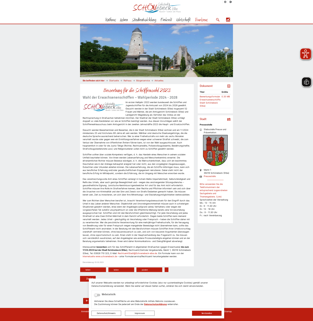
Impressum (140, 313)
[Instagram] (228, 20)
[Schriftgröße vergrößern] (225, 2)
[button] (217, 19)
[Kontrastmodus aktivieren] (230, 2)
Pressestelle (210, 176)
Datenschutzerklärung (155, 304)
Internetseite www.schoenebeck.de (100, 256)
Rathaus (128, 80)
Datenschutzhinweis (106, 313)
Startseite (114, 80)
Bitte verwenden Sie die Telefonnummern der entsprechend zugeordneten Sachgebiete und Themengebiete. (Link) (213, 190)
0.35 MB (226, 96)
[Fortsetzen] (228, 73)
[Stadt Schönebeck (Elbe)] (156, 12)
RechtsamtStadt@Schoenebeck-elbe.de (137, 253)
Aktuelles (159, 80)
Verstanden (206, 313)
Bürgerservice (143, 80)
